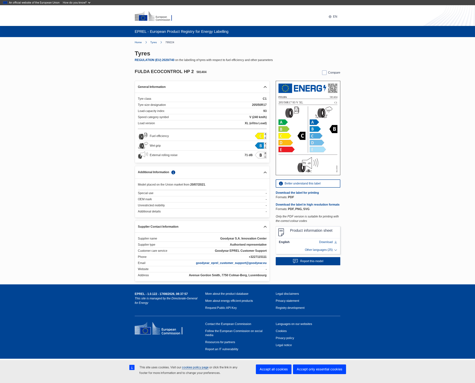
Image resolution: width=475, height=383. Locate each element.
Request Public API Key (221, 307)
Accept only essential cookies (319, 369)
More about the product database (226, 293)
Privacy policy (285, 338)
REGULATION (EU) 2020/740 (154, 60)
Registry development (290, 307)
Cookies (281, 331)
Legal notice (284, 345)
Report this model (311, 261)
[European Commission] (156, 16)
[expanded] (265, 87)
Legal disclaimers (287, 293)
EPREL (161, 293)
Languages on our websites (294, 324)
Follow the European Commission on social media (234, 333)
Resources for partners (220, 342)
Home (138, 42)
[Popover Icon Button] (173, 172)
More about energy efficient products (229, 300)
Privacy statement (287, 300)
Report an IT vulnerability (221, 349)
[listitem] (157, 42)
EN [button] (335, 16)
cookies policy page (195, 367)
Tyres (153, 42)
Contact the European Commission (228, 324)
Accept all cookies (274, 369)
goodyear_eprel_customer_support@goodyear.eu (231, 263)
